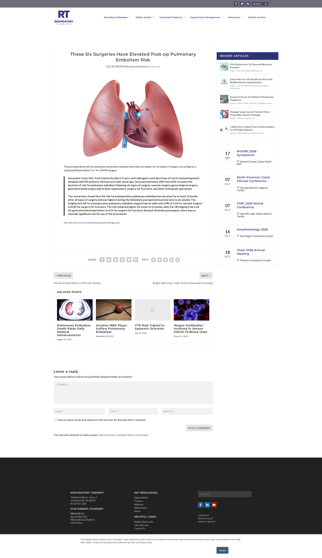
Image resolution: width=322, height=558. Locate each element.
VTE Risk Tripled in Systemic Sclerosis (150, 327)
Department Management (205, 17)
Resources (234, 17)
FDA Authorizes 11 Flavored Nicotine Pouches (251, 66)
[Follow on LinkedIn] (207, 505)
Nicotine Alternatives (252, 70)
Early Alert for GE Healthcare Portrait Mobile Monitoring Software (251, 81)
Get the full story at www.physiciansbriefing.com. (92, 222)
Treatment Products (170, 17)
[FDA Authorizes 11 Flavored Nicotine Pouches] (224, 66)
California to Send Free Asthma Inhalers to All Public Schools (252, 128)
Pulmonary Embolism (135, 66)
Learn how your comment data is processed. (123, 434)
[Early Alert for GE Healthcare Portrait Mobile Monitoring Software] (224, 81)
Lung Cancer (248, 118)
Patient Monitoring (251, 85)
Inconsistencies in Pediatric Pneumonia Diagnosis (252, 98)
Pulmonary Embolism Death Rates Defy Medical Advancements (74, 330)
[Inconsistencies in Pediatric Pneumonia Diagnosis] (224, 99)
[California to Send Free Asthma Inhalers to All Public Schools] (224, 129)
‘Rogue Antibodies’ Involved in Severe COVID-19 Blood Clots (190, 328)
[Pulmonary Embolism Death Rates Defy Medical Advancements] (75, 310)
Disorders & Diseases (116, 17)
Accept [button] (222, 550)
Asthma (246, 133)
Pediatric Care (265, 103)
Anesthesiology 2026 (252, 229)
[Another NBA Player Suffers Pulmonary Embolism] (113, 310)
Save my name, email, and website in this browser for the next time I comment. (102, 419)
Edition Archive (257, 17)
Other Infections (250, 103)
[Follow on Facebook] (200, 505)
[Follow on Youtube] (214, 505)
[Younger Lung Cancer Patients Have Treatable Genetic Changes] (224, 114)
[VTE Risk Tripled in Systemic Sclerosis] (152, 310)
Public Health (143, 17)
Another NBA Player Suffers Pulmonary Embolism (111, 328)
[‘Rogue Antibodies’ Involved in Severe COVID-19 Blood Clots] (191, 310)
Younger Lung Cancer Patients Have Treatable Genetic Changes (250, 113)
